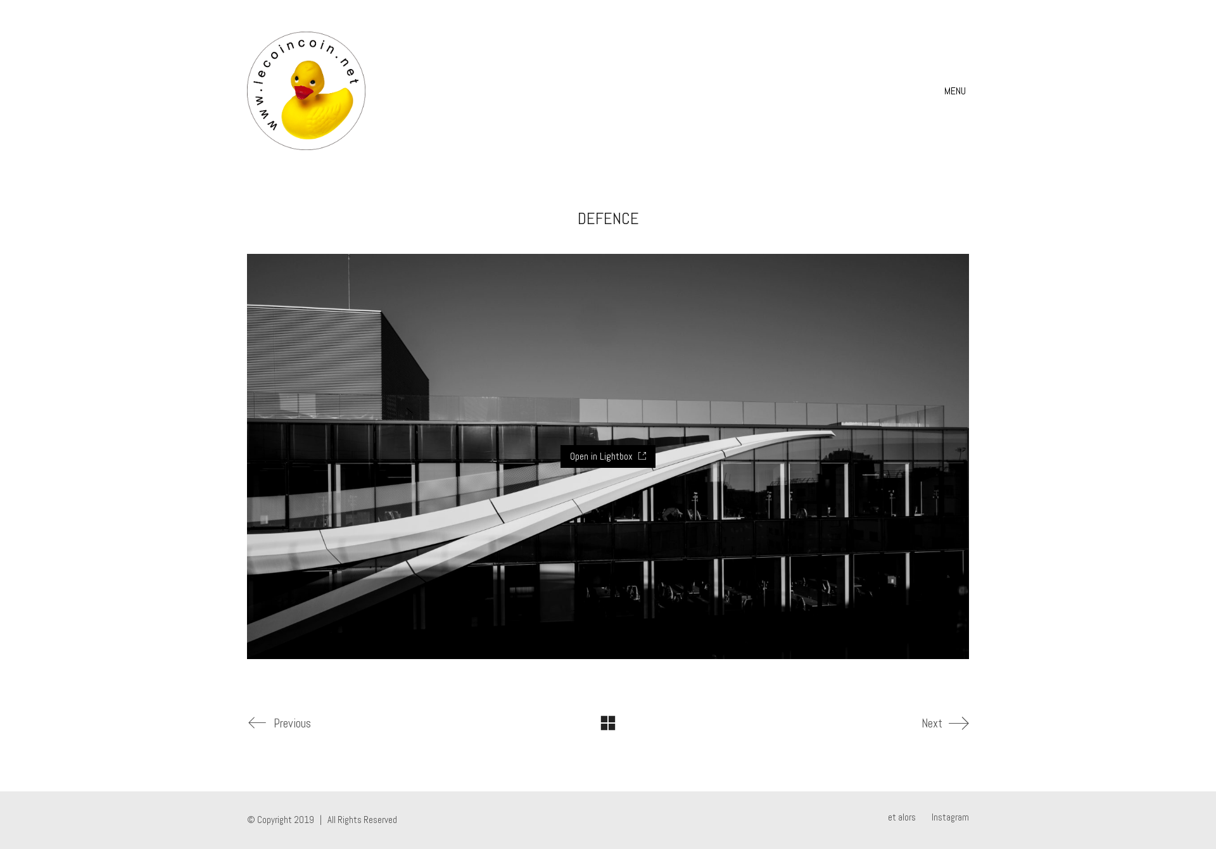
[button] (956, 91)
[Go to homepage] (306, 91)
